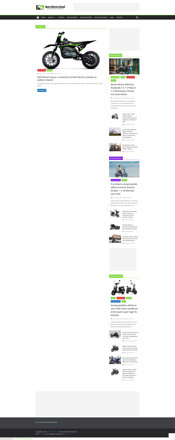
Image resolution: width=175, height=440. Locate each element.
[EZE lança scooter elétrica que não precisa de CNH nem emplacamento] (115, 240)
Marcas (50, 17)
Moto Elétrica (72, 17)
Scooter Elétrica (86, 17)
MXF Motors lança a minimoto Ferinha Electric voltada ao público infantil (67, 78)
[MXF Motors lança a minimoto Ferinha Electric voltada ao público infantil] (71, 50)
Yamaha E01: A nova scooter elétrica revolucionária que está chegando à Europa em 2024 (129, 118)
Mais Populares (115, 77)
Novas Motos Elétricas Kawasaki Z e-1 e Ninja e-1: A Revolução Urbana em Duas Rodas (123, 89)
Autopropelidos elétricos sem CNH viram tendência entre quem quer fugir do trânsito (124, 310)
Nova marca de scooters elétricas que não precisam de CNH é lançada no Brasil (129, 214)
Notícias (61, 17)
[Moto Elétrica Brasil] (38, 17)
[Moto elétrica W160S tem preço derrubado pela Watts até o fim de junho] (115, 361)
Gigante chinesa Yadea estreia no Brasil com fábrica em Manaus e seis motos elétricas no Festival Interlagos (129, 373)
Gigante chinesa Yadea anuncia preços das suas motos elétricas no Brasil (130, 348)
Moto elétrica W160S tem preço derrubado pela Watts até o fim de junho (130, 360)
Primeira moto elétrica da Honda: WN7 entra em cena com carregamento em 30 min (130, 335)
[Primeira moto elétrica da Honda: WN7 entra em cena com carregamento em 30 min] (115, 337)
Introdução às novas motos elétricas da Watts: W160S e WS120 (130, 147)
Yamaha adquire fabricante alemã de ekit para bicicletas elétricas (129, 227)
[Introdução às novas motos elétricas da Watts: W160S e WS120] (115, 148)
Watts (123, 301)
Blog (112, 17)
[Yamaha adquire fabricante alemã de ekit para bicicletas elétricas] (115, 228)
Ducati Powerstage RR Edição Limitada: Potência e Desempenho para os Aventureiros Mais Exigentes (129, 133)
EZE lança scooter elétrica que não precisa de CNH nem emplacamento (130, 238)
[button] (54, 17)
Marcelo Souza (56, 73)
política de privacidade (50, 422)
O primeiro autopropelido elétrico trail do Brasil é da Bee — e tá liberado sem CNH (124, 188)
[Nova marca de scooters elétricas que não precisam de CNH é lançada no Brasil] (115, 215)
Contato (119, 17)
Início (43, 17)
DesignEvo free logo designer (23, 439)
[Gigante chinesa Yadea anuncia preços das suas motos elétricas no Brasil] (115, 349)
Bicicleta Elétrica (101, 17)
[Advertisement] (106, 7)
